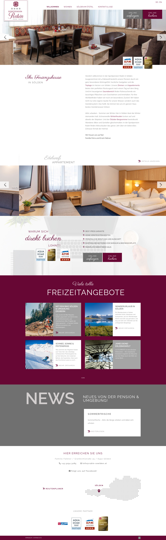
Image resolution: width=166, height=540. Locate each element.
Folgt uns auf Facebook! (84, 471)
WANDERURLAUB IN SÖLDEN (99, 319)
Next (161, 37)
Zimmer (121, 85)
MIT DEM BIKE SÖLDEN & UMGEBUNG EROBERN (39, 319)
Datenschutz (37, 537)
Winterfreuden (116, 116)
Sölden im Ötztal (85, 7)
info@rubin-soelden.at (95, 463)
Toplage (88, 85)
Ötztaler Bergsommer (119, 119)
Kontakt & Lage (105, 7)
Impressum (28, 537)
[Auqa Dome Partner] (138, 63)
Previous (4, 37)
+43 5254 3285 (68, 463)
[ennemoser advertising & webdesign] (139, 537)
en (160, 2)
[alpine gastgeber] (127, 62)
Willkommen (53, 7)
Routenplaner (54, 489)
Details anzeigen (132, 161)
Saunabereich (108, 91)
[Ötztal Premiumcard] (148, 63)
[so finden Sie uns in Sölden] (113, 488)
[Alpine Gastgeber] (65, 255)
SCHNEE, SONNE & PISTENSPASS (39, 354)
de (157, 2)
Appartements (134, 85)
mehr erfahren (67, 333)
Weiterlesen (97, 431)
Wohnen (68, 7)
